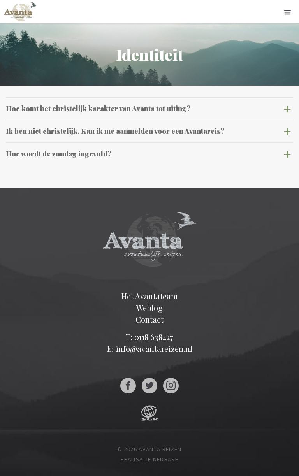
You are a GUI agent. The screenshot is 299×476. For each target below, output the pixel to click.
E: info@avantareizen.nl (149, 348)
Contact (149, 319)
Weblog (149, 307)
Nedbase (165, 459)
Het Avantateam (149, 296)
